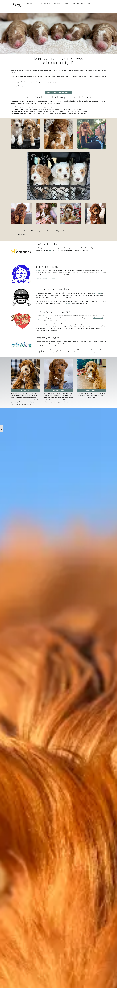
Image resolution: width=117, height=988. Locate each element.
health (50, 250)
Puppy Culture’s (46, 316)
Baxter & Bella (98, 293)
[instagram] (102, 3)
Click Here (67, 303)
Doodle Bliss (39, 270)
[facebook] (99, 3)
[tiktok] (105, 3)
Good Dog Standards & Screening (45, 279)
